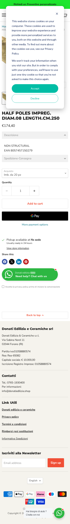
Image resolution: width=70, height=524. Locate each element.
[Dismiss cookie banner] (57, 14)
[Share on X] (12, 262)
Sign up (56, 463)
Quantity (7, 182)
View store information (18, 248)
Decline (35, 98)
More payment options (35, 224)
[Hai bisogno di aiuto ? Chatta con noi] (59, 513)
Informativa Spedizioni (15, 438)
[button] (35, 135)
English (33, 480)
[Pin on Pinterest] (26, 262)
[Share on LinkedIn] (19, 262)
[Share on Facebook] (4, 262)
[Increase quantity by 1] (34, 191)
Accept (35, 88)
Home (5, 26)
